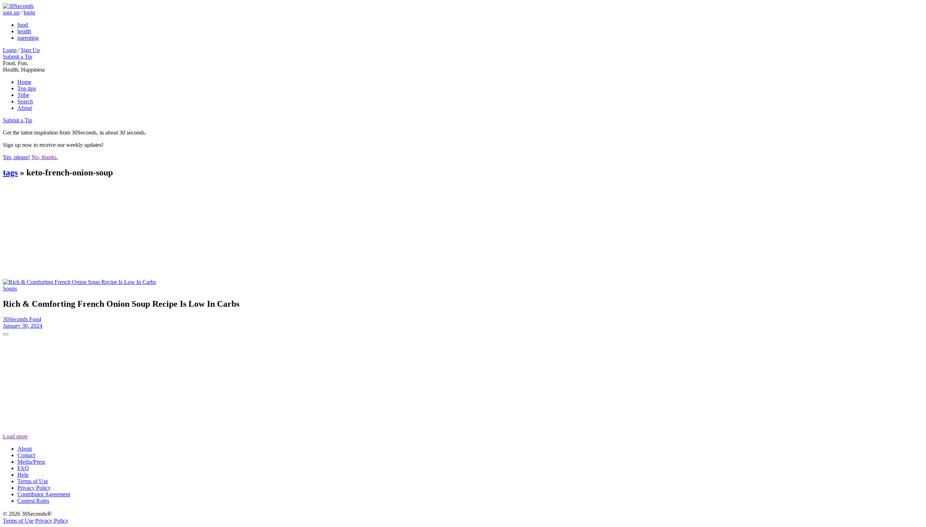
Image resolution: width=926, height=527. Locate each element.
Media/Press (31, 462)
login (29, 12)
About (24, 108)
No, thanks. (44, 157)
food (22, 25)
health (24, 31)
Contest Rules (33, 501)
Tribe (23, 95)
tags (10, 172)
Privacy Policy (34, 488)
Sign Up (30, 50)
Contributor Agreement (43, 494)
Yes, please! (16, 157)
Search (25, 101)
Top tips (26, 88)
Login (10, 50)
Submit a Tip (17, 57)
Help (23, 475)
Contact (26, 455)
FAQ (23, 468)
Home (24, 82)
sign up (11, 12)
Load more (15, 436)
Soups (10, 288)
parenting (28, 38)
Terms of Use (32, 481)
